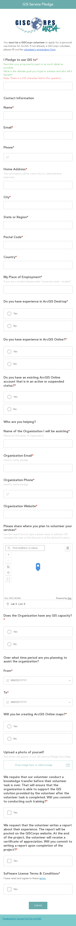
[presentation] (38, 313)
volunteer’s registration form (39, 50)
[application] (38, 571)
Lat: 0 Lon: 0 (18, 604)
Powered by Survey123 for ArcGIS (22, 919)
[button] (8, 579)
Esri (69, 598)
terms (42, 878)
